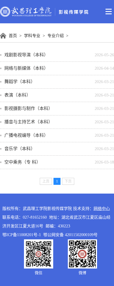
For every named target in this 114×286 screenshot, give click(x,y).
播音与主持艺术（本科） (28, 122)
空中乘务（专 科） (22, 162)
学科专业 (32, 36)
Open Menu (109, 11)
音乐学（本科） (19, 148)
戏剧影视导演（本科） (26, 54)
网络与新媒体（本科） (26, 68)
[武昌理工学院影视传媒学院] (44, 16)
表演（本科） (17, 95)
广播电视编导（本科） (26, 135)
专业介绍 (55, 36)
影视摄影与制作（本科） (28, 108)
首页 (13, 36)
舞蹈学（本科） (19, 81)
